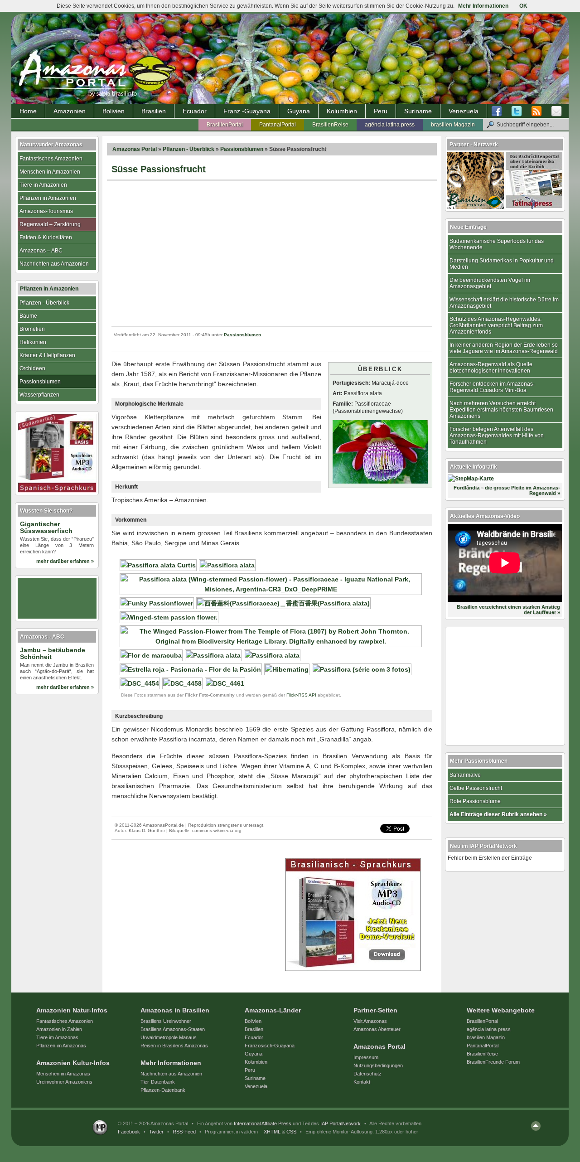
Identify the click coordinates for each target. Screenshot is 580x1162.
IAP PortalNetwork (340, 1123)
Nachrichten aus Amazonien (54, 264)
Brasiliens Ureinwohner (165, 1021)
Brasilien (153, 111)
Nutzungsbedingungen (378, 1065)
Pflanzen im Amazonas (61, 1045)
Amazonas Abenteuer (377, 1029)
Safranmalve (465, 775)
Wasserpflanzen (39, 395)
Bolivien (113, 111)
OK (523, 6)
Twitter (156, 1131)
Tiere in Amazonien (43, 185)
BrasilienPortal (225, 124)
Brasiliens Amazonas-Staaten (172, 1029)
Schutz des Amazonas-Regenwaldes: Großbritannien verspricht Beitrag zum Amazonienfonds (496, 325)
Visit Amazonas (370, 1021)
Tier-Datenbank (157, 1082)
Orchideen (32, 368)
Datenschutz (367, 1073)
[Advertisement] (272, 253)
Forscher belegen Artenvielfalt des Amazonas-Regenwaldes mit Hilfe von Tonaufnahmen (497, 435)
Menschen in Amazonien (49, 172)
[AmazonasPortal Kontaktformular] (556, 111)
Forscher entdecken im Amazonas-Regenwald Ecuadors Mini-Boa (492, 387)
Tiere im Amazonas (57, 1037)
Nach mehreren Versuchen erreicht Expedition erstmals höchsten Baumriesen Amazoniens (501, 409)
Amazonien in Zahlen (59, 1029)
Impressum (365, 1057)
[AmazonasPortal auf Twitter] (517, 111)
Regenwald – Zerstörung (50, 224)
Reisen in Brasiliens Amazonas (174, 1045)
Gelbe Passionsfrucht (476, 788)
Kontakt (361, 1082)
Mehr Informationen (483, 6)
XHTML (272, 1131)
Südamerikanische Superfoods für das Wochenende (497, 244)
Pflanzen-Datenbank (162, 1090)
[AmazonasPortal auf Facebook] (499, 111)
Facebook (129, 1131)
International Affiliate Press (262, 1123)
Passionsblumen (241, 149)
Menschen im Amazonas (63, 1073)
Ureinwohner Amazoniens (64, 1082)
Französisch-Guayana (270, 1045)
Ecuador (195, 111)
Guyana (298, 111)
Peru (380, 111)
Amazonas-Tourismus (46, 211)
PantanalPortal (277, 124)
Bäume (28, 316)
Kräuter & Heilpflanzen (47, 355)
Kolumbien (342, 111)
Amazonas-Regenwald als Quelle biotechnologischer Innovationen (491, 367)
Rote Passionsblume (475, 801)
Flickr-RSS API (301, 694)
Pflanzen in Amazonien (47, 198)
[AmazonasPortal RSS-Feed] (536, 111)
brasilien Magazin (453, 124)
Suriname (418, 111)
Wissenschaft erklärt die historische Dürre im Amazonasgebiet (504, 302)
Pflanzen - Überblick (188, 149)
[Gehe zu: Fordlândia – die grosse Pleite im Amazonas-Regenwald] (471, 478)
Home (28, 111)
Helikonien (32, 342)
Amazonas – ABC (41, 250)
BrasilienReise (330, 124)
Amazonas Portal (134, 149)
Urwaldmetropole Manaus (168, 1037)
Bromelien (32, 329)
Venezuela (463, 111)
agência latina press (390, 124)
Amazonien (69, 111)
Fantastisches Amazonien (50, 158)
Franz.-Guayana (247, 111)
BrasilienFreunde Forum (493, 1062)
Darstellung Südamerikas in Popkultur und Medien (502, 263)
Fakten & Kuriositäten (45, 237)
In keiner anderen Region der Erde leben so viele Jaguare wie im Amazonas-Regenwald (504, 348)
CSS (291, 1131)
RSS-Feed (184, 1131)
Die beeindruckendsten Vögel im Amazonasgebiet (490, 283)
